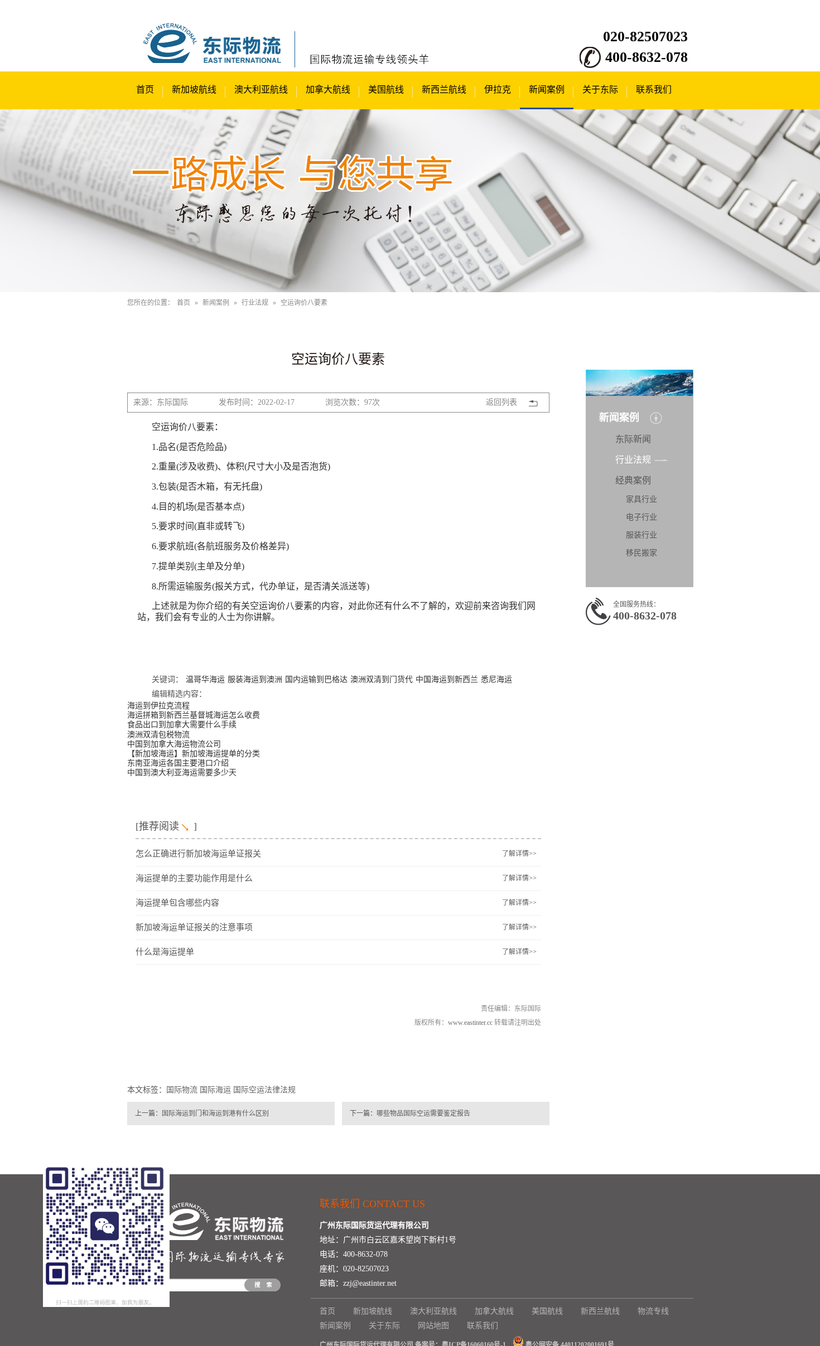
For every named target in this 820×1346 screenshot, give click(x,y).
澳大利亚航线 (261, 89)
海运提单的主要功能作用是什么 (194, 878)
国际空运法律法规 (264, 1090)
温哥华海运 (205, 678)
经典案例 (633, 480)
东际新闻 (633, 439)
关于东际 (600, 89)
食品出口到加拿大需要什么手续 (182, 723)
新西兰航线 (444, 89)
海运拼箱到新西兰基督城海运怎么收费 (193, 714)
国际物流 (181, 1090)
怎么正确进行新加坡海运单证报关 (198, 853)
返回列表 (501, 402)
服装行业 (641, 535)
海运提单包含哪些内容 (177, 902)
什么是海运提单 (165, 951)
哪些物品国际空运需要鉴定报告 (423, 1113)
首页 (145, 89)
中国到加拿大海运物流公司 (174, 743)
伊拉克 (497, 89)
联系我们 (654, 89)
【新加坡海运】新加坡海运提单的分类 (193, 752)
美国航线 (386, 89)
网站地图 (433, 1325)
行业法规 (255, 303)
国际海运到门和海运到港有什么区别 (215, 1113)
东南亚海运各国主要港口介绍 (178, 762)
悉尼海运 (496, 678)
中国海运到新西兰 (447, 678)
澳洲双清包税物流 (158, 733)
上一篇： (148, 1113)
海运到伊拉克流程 (158, 704)
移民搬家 (641, 553)
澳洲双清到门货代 (381, 678)
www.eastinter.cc (470, 1023)
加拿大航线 (328, 89)
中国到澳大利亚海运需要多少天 (182, 771)
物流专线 (653, 1311)
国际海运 (215, 1090)
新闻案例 (547, 89)
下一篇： (363, 1113)
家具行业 (641, 499)
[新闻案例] (410, 200)
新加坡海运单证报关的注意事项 (194, 927)
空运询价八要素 (304, 303)
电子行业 (641, 517)
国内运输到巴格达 (316, 678)
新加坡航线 (194, 89)
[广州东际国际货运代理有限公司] (219, 61)
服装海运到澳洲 (255, 678)
